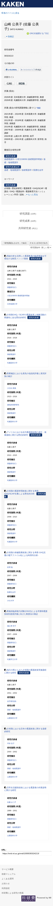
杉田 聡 (10, 567)
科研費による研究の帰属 (12, 893)
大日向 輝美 (11, 388)
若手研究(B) (11, 701)
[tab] (28, 213)
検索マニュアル (9, 874)
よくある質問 (8, 879)
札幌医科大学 (12, 363)
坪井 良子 (10, 743)
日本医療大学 (12, 304)
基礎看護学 (9, 159)
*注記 (46, 33)
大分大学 (10, 601)
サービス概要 (8, 869)
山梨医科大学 (12, 718)
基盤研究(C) (11, 287)
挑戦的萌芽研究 (13, 405)
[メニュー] (50, 3)
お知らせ (6, 883)
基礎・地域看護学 (12, 170)
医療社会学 (38, 170)
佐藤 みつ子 (11, 802)
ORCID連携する (37, 33)
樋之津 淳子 (11, 626)
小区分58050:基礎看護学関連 (29, 159)
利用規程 (6, 888)
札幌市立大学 (12, 659)
